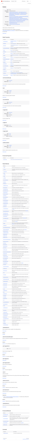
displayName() (5, 216)
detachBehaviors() (5, 214)
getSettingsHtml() (5, 256)
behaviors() (4, 198)
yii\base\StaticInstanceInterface (20, 20)
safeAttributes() (5, 307)
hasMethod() (5, 268)
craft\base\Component (23, 13)
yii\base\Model (17, 14)
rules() (4, 305)
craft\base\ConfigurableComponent (14, 13)
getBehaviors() (5, 237)
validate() (4, 323)
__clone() (4, 169)
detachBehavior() (5, 213)
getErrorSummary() (5, 241)
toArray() (16, 221)
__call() (4, 167)
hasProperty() (5, 270)
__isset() (4, 174)
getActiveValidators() (6, 229)
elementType (5, 159)
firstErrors (4, 51)
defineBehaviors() (5, 414)
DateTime (26, 210)
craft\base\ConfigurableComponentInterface (15, 17)
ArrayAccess (11, 16)
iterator (4, 55)
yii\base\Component (23, 14)
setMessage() (5, 424)
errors (4, 50)
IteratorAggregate (16, 16)
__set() (4, 176)
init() (3, 272)
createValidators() (5, 208)
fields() (4, 223)
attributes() (4, 195)
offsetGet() (4, 295)
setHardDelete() (5, 315)
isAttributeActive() (5, 277)
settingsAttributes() (6, 318)
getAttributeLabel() (5, 232)
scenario (4, 60)
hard (3, 53)
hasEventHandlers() (6, 266)
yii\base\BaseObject (12, 15)
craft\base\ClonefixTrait (12, 21)
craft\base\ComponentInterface (23, 16)
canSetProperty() (5, 203)
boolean (12, 53)
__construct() (5, 171)
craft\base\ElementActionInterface (14, 18)
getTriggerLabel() (5, 261)
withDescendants (5, 75)
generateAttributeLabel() (6, 227)
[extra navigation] (30, 1)
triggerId (4, 69)
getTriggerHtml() (5, 258)
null (12, 47)
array (11, 50)
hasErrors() (4, 264)
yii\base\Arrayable (25, 19)
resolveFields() (5, 422)
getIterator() (5, 247)
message (4, 57)
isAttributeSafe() (5, 281)
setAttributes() (5, 312)
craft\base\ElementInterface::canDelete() (9, 30)
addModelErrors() (5, 185)
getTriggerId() (5, 259)
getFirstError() (5, 244)
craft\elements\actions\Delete (13, 12)
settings (4, 62)
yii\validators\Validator (14, 73)
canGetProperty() (5, 200)
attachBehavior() (5, 189)
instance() (4, 274)
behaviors (4, 45)
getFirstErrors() (5, 246)
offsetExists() (5, 293)
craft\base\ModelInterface (23, 18)
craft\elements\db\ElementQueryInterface (12, 396)
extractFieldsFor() (5, 418)
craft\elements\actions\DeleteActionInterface (15, 19)
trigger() (4, 321)
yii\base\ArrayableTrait (19, 21)
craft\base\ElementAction (22, 12)
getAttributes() (5, 234)
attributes (4, 43)
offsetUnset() (5, 298)
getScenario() (5, 253)
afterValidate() (5, 187)
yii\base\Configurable (12, 20)
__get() (4, 173)
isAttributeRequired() (6, 279)
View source (4, 33)
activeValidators (5, 41)
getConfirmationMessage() (7, 239)
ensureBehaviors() (5, 218)
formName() (4, 225)
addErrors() (4, 183)
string (11, 47)
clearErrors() (5, 206)
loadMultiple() (5, 290)
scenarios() (4, 310)
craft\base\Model (11, 14)
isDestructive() (5, 283)
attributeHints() (5, 192)
